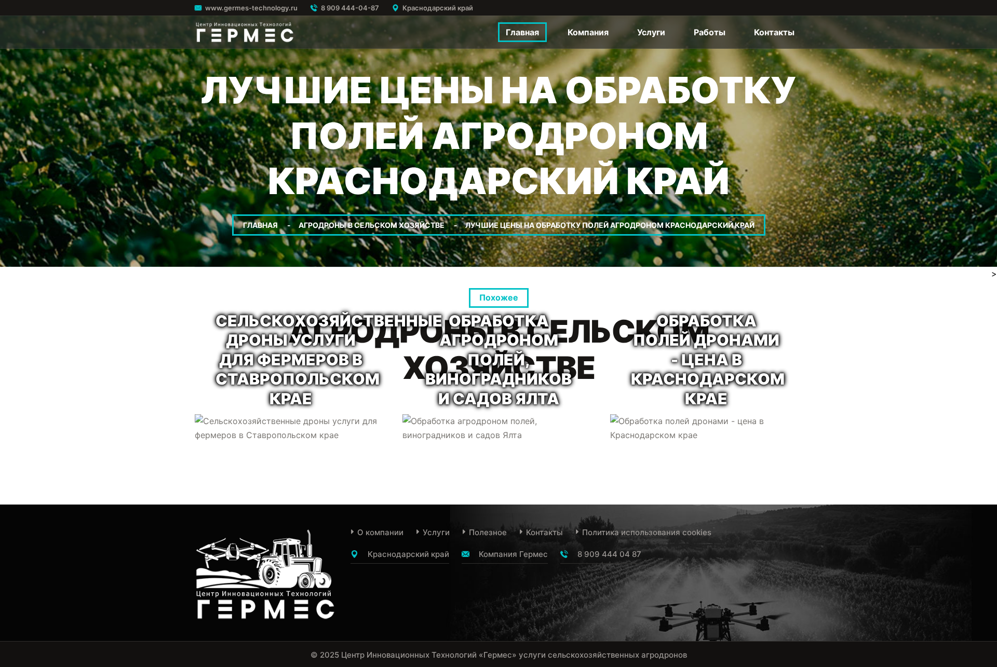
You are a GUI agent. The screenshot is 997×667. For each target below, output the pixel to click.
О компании (380, 532)
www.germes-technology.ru (251, 8)
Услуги (651, 32)
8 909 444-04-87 (350, 8)
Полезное (488, 532)
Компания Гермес (513, 554)
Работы (709, 32)
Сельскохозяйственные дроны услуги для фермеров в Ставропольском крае (328, 359)
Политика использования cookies (646, 532)
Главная (522, 32)
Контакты (774, 32)
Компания (588, 32)
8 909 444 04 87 (609, 554)
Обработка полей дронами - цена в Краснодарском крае (708, 359)
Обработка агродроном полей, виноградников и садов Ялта (498, 359)
